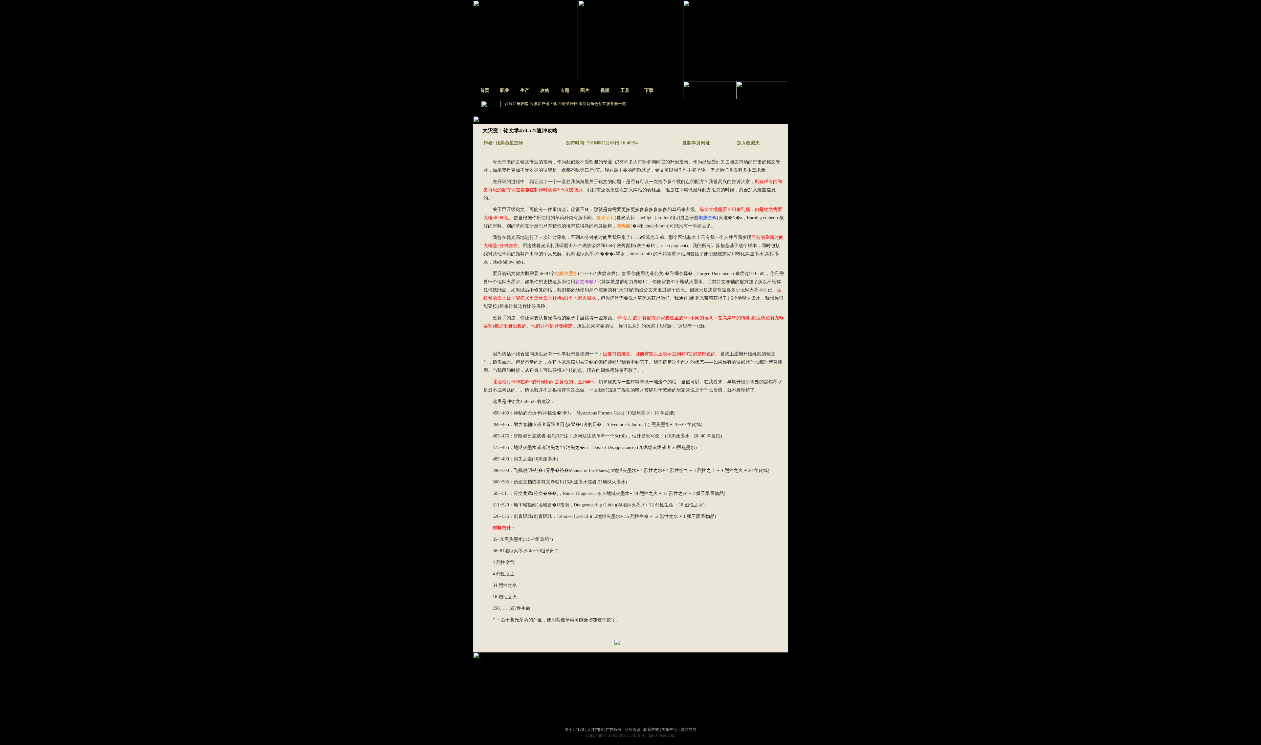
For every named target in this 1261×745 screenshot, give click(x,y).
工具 (625, 90)
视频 (604, 90)
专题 (564, 90)
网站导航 (689, 729)
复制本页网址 (695, 142)
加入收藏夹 (748, 142)
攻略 (544, 90)
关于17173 (574, 729)
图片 (584, 90)
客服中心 (670, 729)
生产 (524, 90)
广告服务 (614, 729)
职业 (504, 90)
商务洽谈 (632, 729)
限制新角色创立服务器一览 (602, 103)
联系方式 (651, 729)
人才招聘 (595, 729)
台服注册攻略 (516, 103)
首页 (484, 90)
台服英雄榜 (568, 103)
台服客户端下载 (543, 103)
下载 (648, 90)
